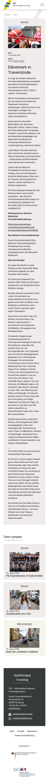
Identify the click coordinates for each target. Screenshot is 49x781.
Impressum (32, 731)
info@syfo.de (14, 708)
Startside (7, 14)
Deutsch (16, 61)
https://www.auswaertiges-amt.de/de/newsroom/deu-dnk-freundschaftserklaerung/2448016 (23, 227)
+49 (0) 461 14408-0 (18, 705)
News (15, 14)
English (21, 61)
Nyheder (24, 548)
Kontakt (20, 731)
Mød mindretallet (24, 624)
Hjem (12, 731)
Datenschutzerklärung (24, 735)
